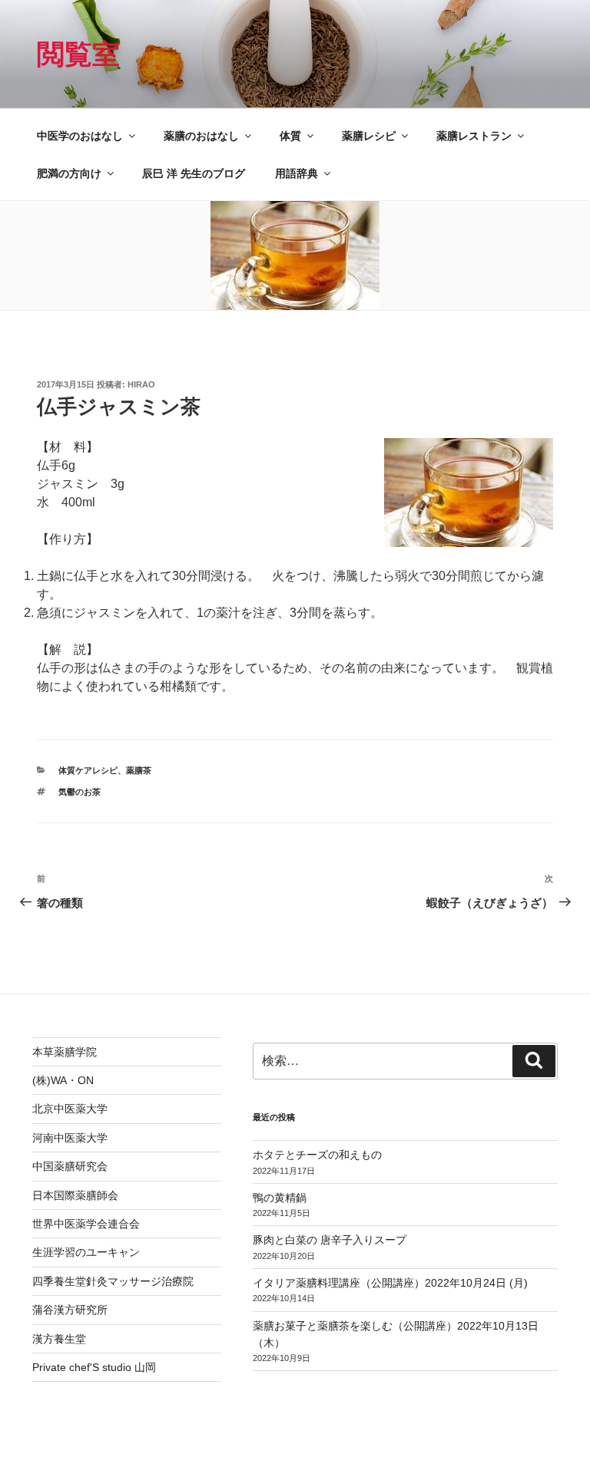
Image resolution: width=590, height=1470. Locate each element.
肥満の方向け (69, 173)
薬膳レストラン (474, 136)
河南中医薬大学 (70, 1138)
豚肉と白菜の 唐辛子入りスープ (329, 1240)
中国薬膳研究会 (70, 1166)
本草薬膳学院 (64, 1052)
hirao (141, 384)
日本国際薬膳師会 (75, 1195)
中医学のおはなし (80, 136)
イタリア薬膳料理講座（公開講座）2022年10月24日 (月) (390, 1283)
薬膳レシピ (369, 136)
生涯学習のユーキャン (86, 1252)
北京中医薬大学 (70, 1108)
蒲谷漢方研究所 (70, 1310)
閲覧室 (78, 54)
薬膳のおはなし (201, 136)
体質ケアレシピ (88, 770)
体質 (290, 136)
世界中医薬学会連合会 (86, 1224)
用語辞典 (296, 173)
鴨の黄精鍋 (280, 1197)
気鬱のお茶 (79, 791)
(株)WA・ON (63, 1080)
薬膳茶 (138, 770)
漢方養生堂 (59, 1339)
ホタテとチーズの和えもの (317, 1155)
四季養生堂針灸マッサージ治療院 (113, 1281)
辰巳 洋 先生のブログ (193, 173)
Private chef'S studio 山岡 (94, 1367)
